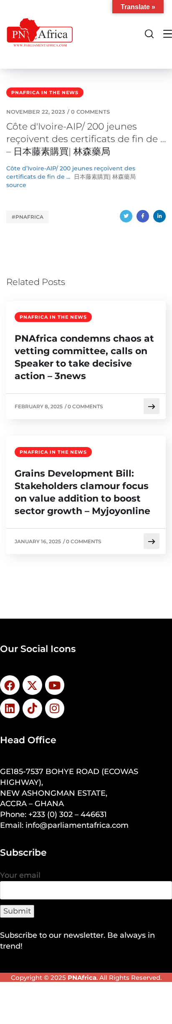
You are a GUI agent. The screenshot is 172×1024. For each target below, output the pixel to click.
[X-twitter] (32, 685)
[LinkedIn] (159, 216)
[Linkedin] (10, 708)
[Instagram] (55, 708)
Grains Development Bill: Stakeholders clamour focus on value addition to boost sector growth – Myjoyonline (82, 492)
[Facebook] (143, 216)
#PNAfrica (27, 217)
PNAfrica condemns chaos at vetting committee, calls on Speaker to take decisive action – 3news (84, 357)
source (16, 185)
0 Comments (90, 111)
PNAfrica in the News (44, 92)
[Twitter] (126, 216)
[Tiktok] (32, 708)
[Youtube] (55, 685)
